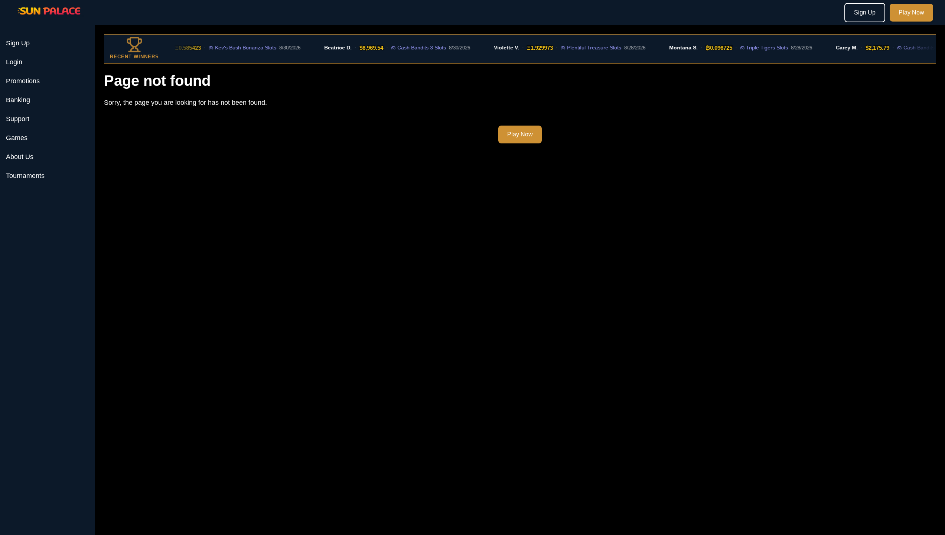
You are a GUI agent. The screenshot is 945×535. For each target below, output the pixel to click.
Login (14, 62)
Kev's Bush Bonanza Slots (238, 48)
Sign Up (865, 12)
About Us (19, 156)
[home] (49, 20)
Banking (18, 100)
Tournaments (25, 175)
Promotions (23, 81)
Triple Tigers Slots (760, 48)
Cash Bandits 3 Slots (414, 48)
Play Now (911, 12)
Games (16, 138)
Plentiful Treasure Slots (587, 48)
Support (17, 119)
